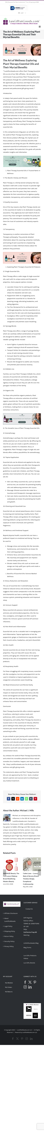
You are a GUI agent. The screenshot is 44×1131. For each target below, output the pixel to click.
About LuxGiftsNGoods (10, 919)
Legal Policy (8, 926)
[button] (4, 872)
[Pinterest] (34, 982)
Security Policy (9, 941)
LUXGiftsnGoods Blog (31, 943)
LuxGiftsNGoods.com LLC (29, 1032)
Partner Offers (28, 921)
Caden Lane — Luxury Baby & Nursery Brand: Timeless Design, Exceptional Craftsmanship (31, 878)
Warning (26, 935)
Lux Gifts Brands (29, 963)
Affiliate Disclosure (11, 913)
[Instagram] (25, 987)
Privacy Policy (9, 946)
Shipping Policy (9, 931)
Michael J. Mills (27, 810)
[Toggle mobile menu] (40, 27)
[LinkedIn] (30, 987)
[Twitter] (30, 982)
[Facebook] (25, 982)
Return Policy (8, 936)
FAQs (25, 929)
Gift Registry (28, 918)
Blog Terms (27, 947)
